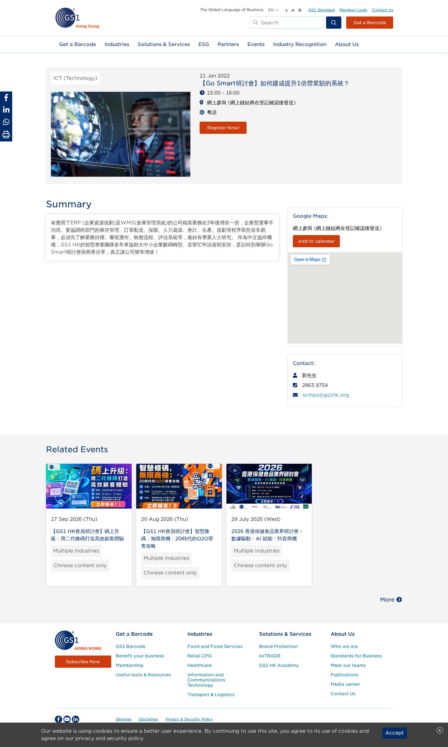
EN (271, 10)
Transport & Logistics (211, 694)
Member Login (353, 10)
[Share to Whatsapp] (6, 122)
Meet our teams (348, 665)
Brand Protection (278, 646)
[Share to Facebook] (6, 97)
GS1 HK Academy (279, 665)
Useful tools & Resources (143, 674)
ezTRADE (270, 655)
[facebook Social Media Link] (58, 719)
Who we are (344, 646)
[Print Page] (6, 134)
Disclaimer (148, 719)
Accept (394, 733)
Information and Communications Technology (206, 680)
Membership (130, 665)
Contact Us (382, 10)
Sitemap (123, 719)
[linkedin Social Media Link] (75, 719)
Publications (344, 674)
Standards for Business (356, 655)
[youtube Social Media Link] (67, 719)
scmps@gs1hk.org (326, 395)
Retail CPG (199, 655)
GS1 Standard (321, 10)
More (387, 599)
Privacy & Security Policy (189, 719)
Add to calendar (316, 241)
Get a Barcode (370, 22)
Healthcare (199, 665)
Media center (345, 684)
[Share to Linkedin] (6, 110)
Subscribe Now (83, 661)
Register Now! (223, 127)
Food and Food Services (215, 646)
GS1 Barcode (130, 646)
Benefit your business (140, 655)
